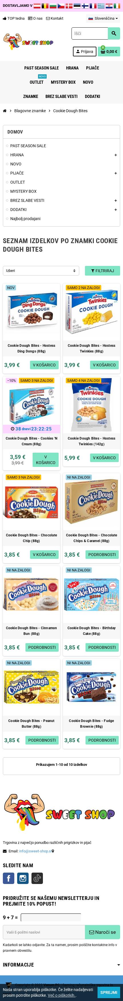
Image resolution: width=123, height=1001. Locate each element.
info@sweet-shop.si (35, 851)
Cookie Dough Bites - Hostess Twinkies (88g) (92, 348)
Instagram (23, 878)
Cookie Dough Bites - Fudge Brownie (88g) (91, 724)
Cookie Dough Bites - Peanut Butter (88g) (31, 724)
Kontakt (56, 18)
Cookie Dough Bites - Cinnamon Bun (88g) (31, 631)
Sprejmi (108, 992)
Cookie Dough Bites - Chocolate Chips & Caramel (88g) (91, 538)
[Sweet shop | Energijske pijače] (28, 41)
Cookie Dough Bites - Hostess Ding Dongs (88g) (31, 348)
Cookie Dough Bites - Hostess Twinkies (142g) (92, 441)
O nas (37, 18)
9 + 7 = (10, 917)
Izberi (10, 270)
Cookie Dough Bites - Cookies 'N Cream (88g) (31, 441)
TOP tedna (16, 18)
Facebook (8, 878)
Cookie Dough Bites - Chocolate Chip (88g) (31, 538)
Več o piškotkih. (62, 995)
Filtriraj (104, 270)
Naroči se (105, 932)
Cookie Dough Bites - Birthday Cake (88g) (92, 631)
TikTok (37, 878)
